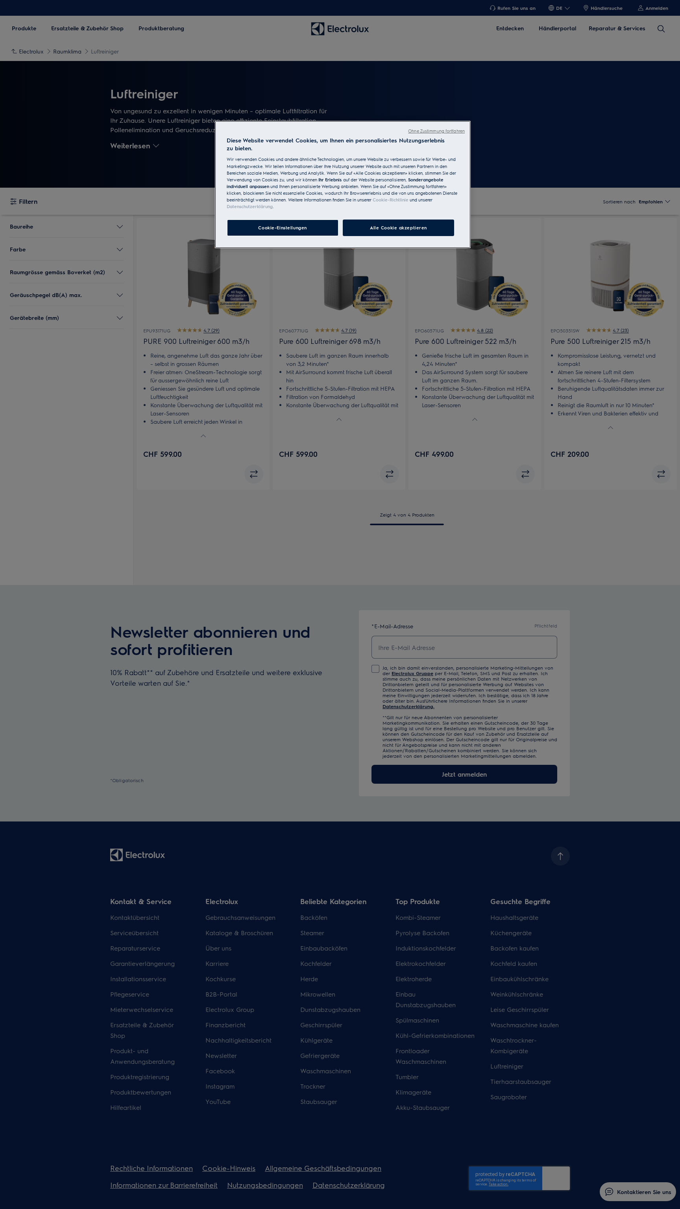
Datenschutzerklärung (250, 206)
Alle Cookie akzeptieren (398, 228)
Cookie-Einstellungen (282, 228)
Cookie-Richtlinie (390, 200)
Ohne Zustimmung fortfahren (436, 130)
